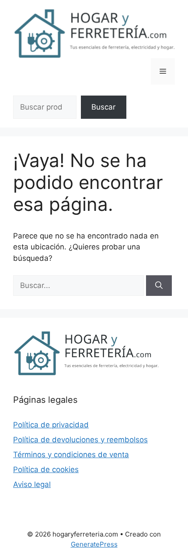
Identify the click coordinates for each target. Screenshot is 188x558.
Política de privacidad (51, 424)
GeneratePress (94, 544)
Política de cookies (46, 469)
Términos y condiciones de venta (71, 454)
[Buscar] (159, 285)
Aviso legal (32, 484)
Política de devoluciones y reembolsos (80, 439)
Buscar (103, 107)
